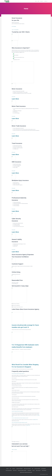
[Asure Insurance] (7, 1)
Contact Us (45, 1)
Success (33, 470)
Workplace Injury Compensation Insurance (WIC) (26, 472)
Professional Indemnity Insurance (22, 470)
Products (41, 1)
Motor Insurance (43, 468)
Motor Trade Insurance (9, 470)
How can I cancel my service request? (17, 411)
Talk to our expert (14, 449)
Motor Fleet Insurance (37, 468)
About (38, 1)
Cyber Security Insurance (19, 468)
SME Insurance (29, 470)
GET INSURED (14, 26)
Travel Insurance (44, 470)
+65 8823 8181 (35, 419)
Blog (10, 468)
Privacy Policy (15, 470)
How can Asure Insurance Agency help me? (18, 373)
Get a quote (13, 96)
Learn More (15, 99)
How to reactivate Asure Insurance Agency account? (19, 422)
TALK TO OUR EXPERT (15, 29)
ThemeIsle (46, 474)
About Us (7, 468)
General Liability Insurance (27, 468)
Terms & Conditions (38, 470)
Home (36, 1)
